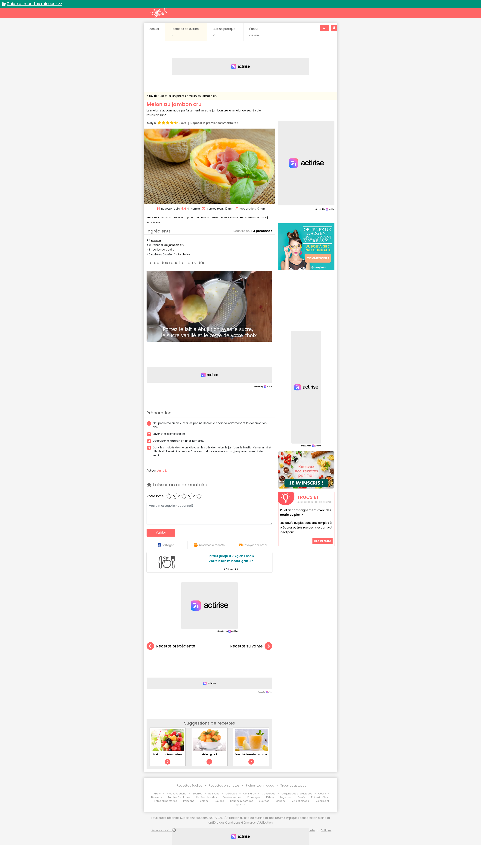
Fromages (253, 797)
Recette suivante (246, 646)
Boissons (213, 793)
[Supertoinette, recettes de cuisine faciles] (158, 12)
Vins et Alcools (300, 801)
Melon (215, 217)
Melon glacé (209, 754)
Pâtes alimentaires (165, 801)
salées (204, 801)
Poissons (188, 801)
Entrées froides (229, 217)
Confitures (249, 793)
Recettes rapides (184, 217)
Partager (168, 545)
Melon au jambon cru (203, 96)
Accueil (154, 29)
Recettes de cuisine (185, 29)
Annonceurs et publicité (165, 830)
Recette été (153, 222)
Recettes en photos (173, 96)
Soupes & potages (241, 801)
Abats (157, 793)
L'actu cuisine (254, 32)
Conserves (268, 793)
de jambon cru (174, 245)
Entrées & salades (179, 797)
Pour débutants (163, 217)
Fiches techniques (260, 785)
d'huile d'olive (181, 254)
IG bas (270, 797)
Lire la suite (322, 541)
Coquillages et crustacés (296, 793)
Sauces (219, 801)
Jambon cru (203, 217)
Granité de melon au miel (251, 754)
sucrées (264, 801)
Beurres (197, 793)
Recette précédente (175, 646)
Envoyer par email (256, 545)
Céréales (231, 793)
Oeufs (302, 797)
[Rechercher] (324, 28)
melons (156, 240)
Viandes (280, 801)
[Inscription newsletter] (306, 470)
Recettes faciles (189, 785)
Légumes (285, 797)
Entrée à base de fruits (253, 217)
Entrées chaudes (206, 797)
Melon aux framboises (167, 754)
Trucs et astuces (293, 785)
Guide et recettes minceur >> (34, 3)
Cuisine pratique (224, 29)
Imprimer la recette (212, 545)
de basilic (167, 249)
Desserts (156, 797)
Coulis (322, 793)
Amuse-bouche (176, 793)
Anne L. (162, 470)
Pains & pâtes (319, 797)
